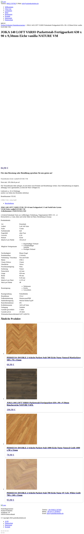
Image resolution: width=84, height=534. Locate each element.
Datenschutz (9, 20)
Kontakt (7, 16)
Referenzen (8, 14)
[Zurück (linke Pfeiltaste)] (1, 532)
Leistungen (8, 11)
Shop (6, 12)
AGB (7, 521)
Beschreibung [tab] (9, 203)
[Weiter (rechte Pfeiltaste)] (4, 532)
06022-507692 (11, 3)
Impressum (8, 18)
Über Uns (8, 9)
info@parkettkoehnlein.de (30, 3)
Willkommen (9, 7)
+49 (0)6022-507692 (54, 510)
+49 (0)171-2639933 (53, 511)
